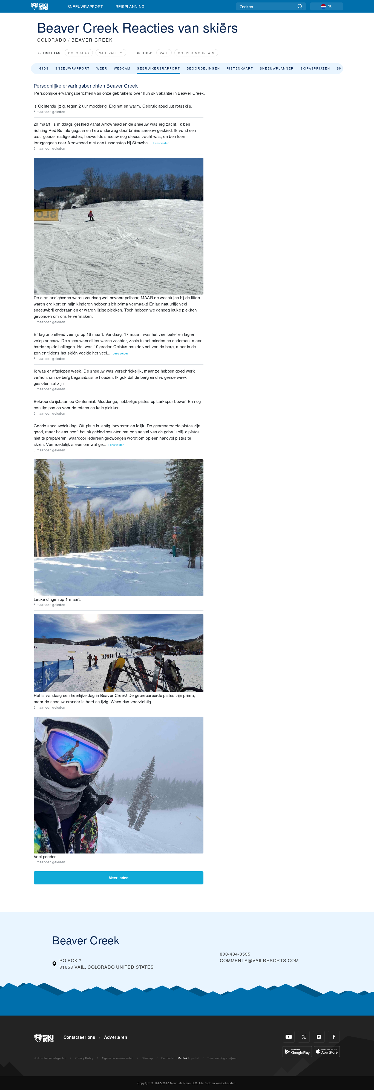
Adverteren (115, 1037)
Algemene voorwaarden (117, 1058)
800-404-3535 (235, 954)
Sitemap (147, 1058)
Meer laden (118, 877)
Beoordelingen (203, 68)
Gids (44, 68)
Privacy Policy (84, 1058)
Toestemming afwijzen (222, 1058)
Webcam (122, 68)
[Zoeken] (300, 6)
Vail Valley (111, 53)
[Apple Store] (327, 1051)
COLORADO (52, 40)
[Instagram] (319, 1037)
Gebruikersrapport (158, 68)
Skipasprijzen (315, 68)
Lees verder (160, 143)
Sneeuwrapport (85, 6)
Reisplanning (130, 6)
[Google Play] (297, 1051)
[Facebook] (334, 1037)
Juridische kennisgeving (50, 1058)
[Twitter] (304, 1037)
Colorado (78, 53)
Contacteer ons (79, 1037)
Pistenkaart (240, 68)
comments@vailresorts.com (259, 960)
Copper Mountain (196, 53)
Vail (164, 53)
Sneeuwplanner (277, 68)
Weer (101, 68)
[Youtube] (289, 1037)
